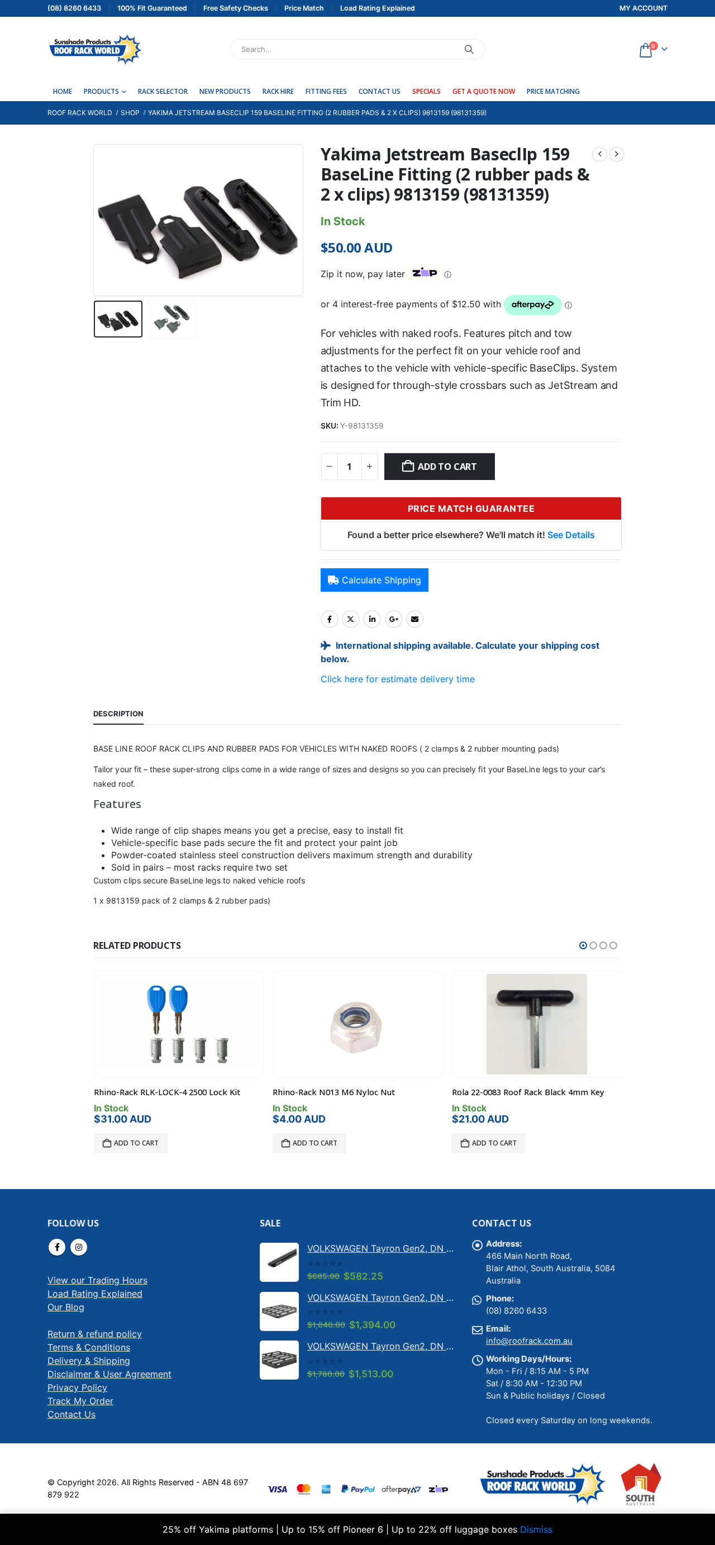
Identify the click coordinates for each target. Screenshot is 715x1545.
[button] (96, 220)
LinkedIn (372, 619)
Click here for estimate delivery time (398, 678)
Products (101, 91)
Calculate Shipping (381, 580)
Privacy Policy (77, 1387)
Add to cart (447, 466)
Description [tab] (118, 713)
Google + (394, 619)
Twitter (351, 619)
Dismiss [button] (536, 1529)
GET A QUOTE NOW (483, 91)
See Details (571, 534)
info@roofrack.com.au (529, 1341)
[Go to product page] (179, 1024)
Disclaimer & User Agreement (109, 1374)
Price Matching (553, 91)
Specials (426, 91)
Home (62, 91)
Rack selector (163, 91)
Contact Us (380, 91)
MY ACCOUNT (643, 8)
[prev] (600, 154)
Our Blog (65, 1307)
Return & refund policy (94, 1333)
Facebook (330, 619)
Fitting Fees (326, 91)
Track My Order (80, 1400)
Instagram (78, 1247)
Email (415, 619)
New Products (225, 91)
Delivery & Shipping (88, 1360)
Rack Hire (278, 91)
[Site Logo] (94, 49)
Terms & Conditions (88, 1347)
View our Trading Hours (97, 1280)
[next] (617, 154)
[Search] (469, 49)
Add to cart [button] (136, 1143)
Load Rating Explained (94, 1293)
